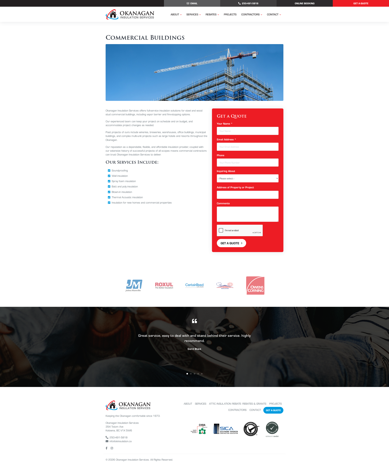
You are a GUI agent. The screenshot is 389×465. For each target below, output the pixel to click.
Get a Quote (360, 3)
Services (192, 14)
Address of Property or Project (235, 187)
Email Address (226, 139)
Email (193, 3)
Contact (272, 14)
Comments (223, 203)
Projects (230, 14)
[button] (187, 373)
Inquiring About (226, 171)
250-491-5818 (118, 437)
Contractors (250, 14)
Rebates (211, 14)
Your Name (224, 123)
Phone (220, 155)
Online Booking (305, 3)
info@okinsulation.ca (121, 441)
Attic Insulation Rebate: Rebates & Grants (237, 403)
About (175, 14)
